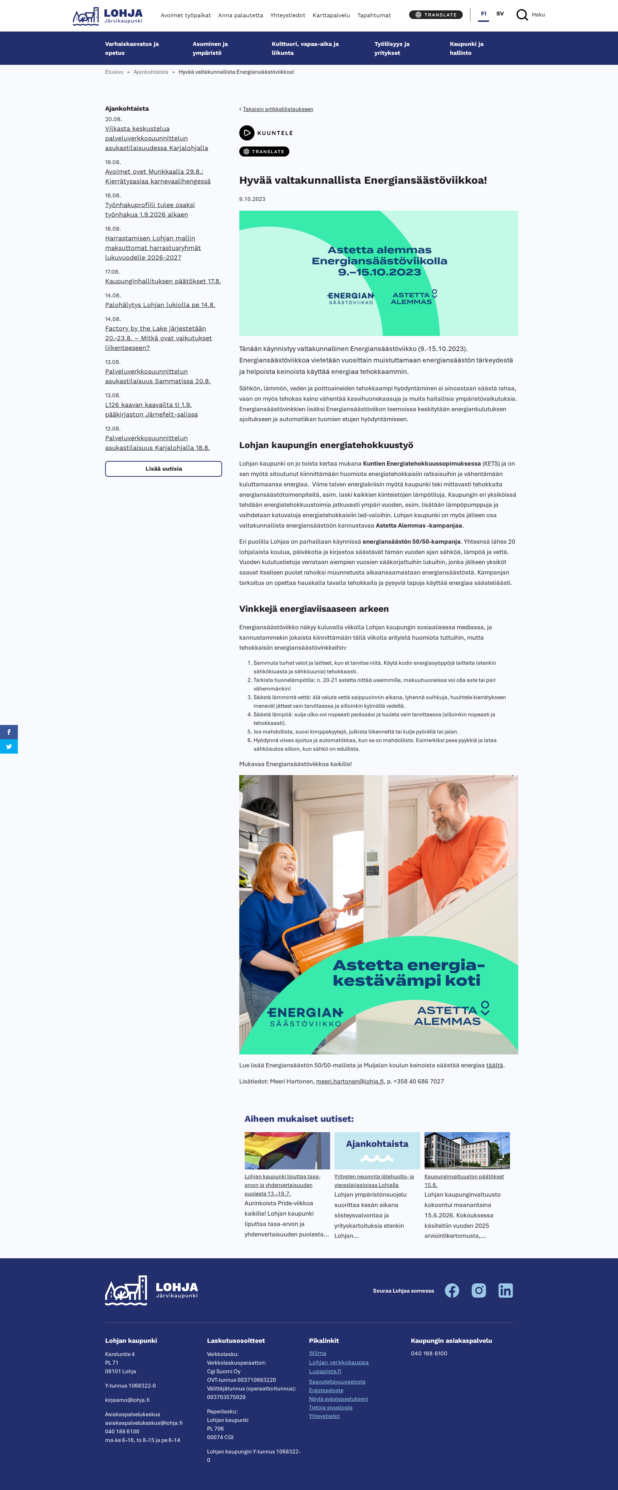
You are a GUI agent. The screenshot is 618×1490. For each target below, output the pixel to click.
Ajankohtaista (151, 72)
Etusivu (114, 72)
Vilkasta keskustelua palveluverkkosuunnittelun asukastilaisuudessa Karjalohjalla (156, 138)
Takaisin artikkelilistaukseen (278, 109)
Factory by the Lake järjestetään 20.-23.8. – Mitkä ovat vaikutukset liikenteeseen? (158, 338)
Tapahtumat (374, 15)
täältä (494, 1065)
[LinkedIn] (506, 1295)
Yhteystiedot (287, 15)
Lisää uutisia (164, 468)
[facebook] (452, 1295)
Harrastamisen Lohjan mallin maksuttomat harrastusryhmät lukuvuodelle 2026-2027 (153, 247)
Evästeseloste (326, 1390)
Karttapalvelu (331, 15)
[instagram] (479, 1295)
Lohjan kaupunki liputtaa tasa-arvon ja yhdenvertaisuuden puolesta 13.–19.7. (282, 1185)
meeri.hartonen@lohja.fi (350, 1081)
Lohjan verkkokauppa (339, 1362)
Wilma (317, 1353)
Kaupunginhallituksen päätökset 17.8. (163, 281)
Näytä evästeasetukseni (338, 1399)
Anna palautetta (240, 15)
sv (500, 13)
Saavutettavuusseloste (337, 1381)
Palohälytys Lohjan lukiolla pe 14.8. (160, 304)
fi (483, 13)
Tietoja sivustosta (331, 1407)
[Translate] (436, 14)
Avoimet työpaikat (186, 15)
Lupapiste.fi (325, 1371)
